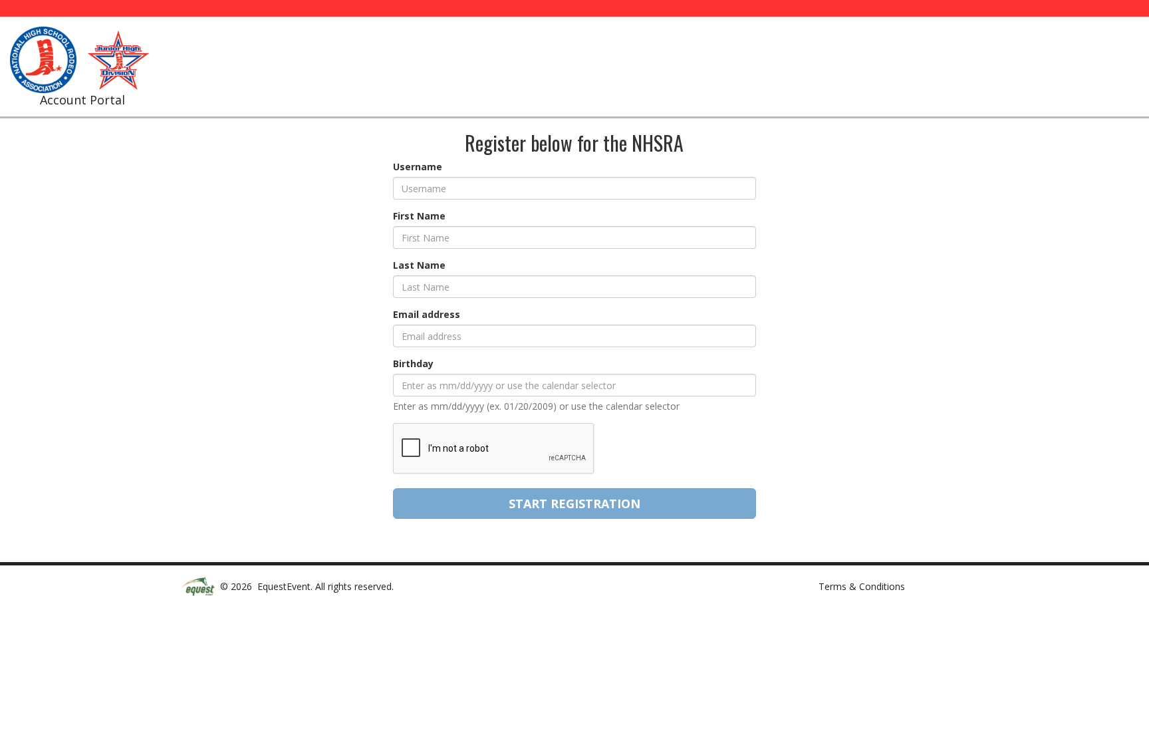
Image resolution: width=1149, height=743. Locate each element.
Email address (426, 314)
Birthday (413, 363)
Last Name (419, 265)
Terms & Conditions (862, 586)
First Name (419, 216)
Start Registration (574, 504)
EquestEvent (284, 586)
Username (417, 166)
